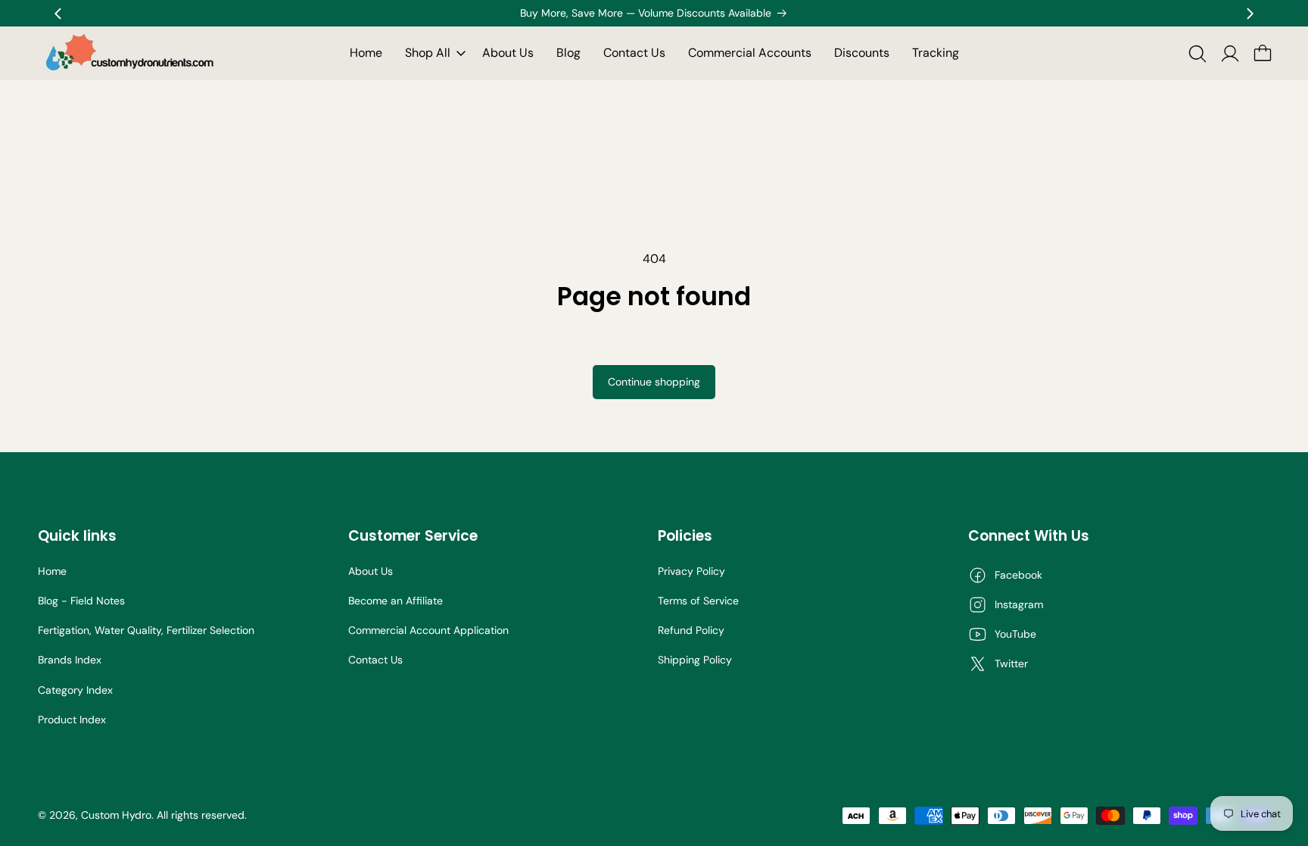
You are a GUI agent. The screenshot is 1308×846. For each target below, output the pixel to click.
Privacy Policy (691, 571)
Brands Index (69, 659)
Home (52, 571)
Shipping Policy (695, 659)
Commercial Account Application (428, 630)
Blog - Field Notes (81, 600)
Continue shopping (654, 382)
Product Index (72, 719)
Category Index (75, 690)
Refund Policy (691, 630)
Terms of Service (698, 600)
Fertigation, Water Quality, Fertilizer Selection (146, 630)
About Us (370, 571)
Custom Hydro (116, 815)
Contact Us (375, 659)
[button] (432, 53)
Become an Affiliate (395, 600)
